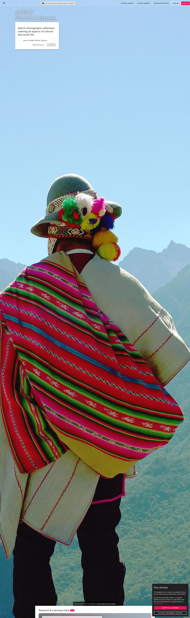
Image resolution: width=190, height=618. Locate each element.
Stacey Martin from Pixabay (107, 604)
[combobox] (37, 40)
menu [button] (4, 3)
